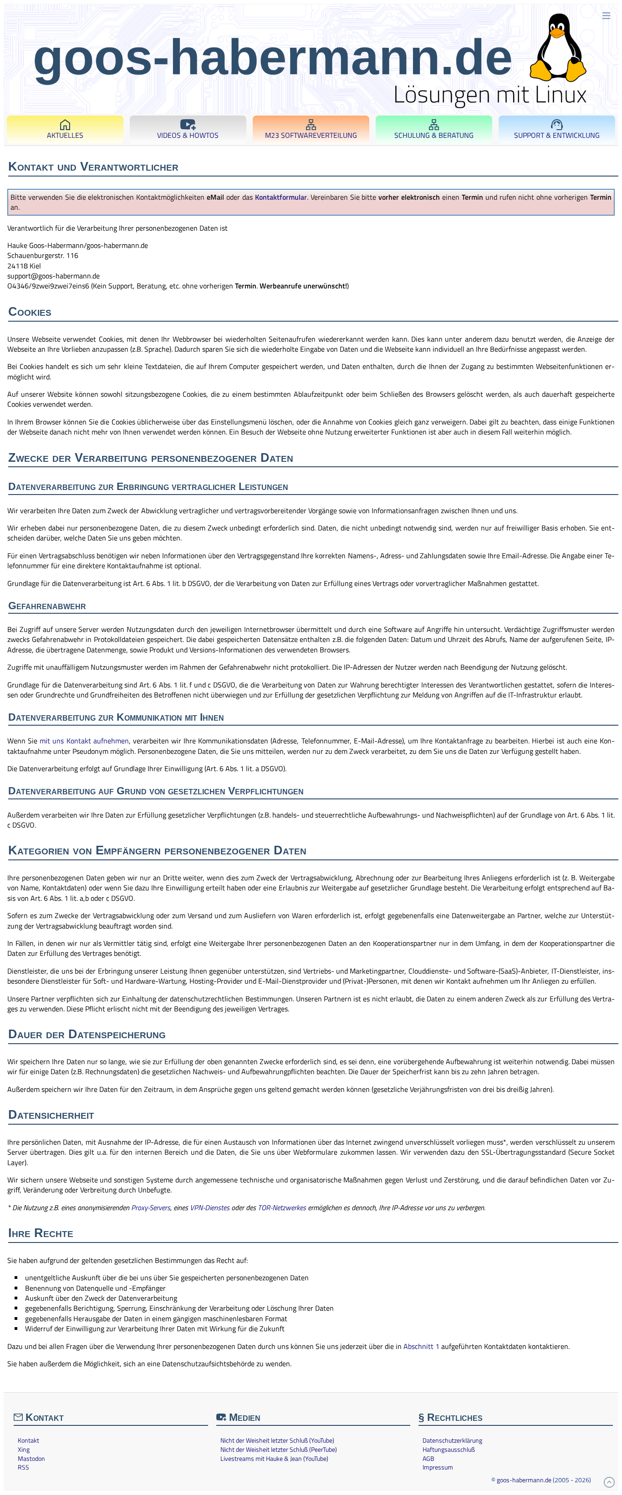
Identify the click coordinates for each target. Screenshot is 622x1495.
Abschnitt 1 (421, 1346)
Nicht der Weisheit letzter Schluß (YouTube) (277, 1440)
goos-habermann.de (524, 1480)
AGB (428, 1458)
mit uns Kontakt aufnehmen (84, 740)
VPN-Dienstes (209, 1207)
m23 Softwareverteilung (311, 135)
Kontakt (28, 1440)
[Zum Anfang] (609, 1482)
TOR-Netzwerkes (282, 1207)
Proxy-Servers (150, 1207)
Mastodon (31, 1458)
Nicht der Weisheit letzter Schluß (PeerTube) (278, 1449)
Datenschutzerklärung (452, 1440)
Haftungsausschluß (449, 1449)
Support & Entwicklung (557, 135)
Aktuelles (65, 135)
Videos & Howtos (188, 135)
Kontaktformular (281, 197)
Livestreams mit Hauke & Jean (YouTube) (274, 1458)
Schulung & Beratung (434, 135)
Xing (24, 1449)
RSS (23, 1467)
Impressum (438, 1467)
